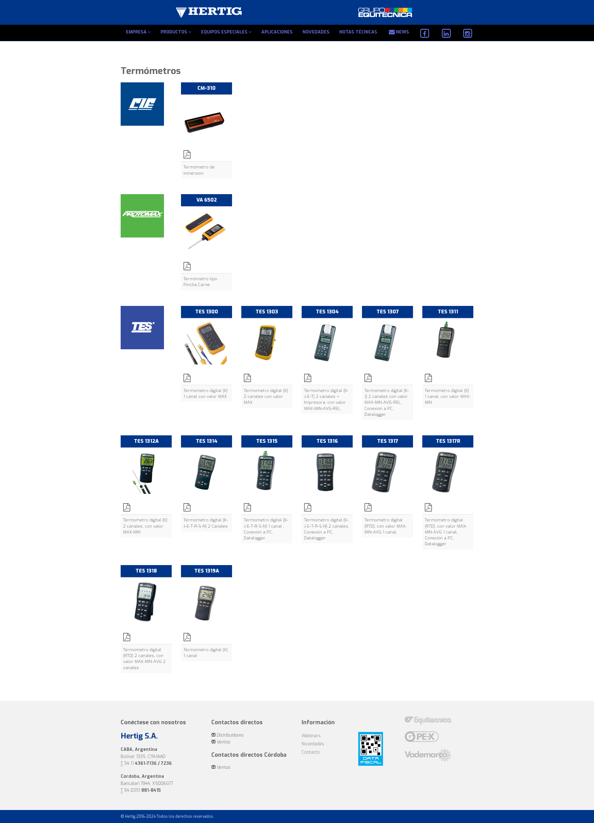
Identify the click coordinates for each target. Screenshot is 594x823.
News (402, 32)
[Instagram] (467, 33)
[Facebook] (424, 33)
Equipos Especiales (225, 32)
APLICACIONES (277, 32)
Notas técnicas (358, 32)
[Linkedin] (446, 33)
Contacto (311, 752)
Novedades (316, 32)
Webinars (311, 736)
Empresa (137, 32)
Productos (174, 32)
